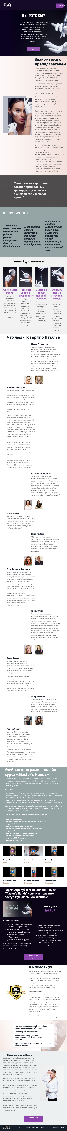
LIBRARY (27, 1128)
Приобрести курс (33, 957)
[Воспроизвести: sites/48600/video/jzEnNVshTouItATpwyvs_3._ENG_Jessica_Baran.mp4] (12, 872)
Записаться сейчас (33, 1119)
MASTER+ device (45, 1128)
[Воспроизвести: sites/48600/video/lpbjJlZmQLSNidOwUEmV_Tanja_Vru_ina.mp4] (54, 872)
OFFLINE (35, 1128)
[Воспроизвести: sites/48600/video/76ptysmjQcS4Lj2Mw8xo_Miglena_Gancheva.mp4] (33, 872)
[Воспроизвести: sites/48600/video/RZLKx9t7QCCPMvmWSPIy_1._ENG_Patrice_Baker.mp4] (12, 851)
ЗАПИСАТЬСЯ (61, 6)
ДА (33, 49)
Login (21, 1128)
